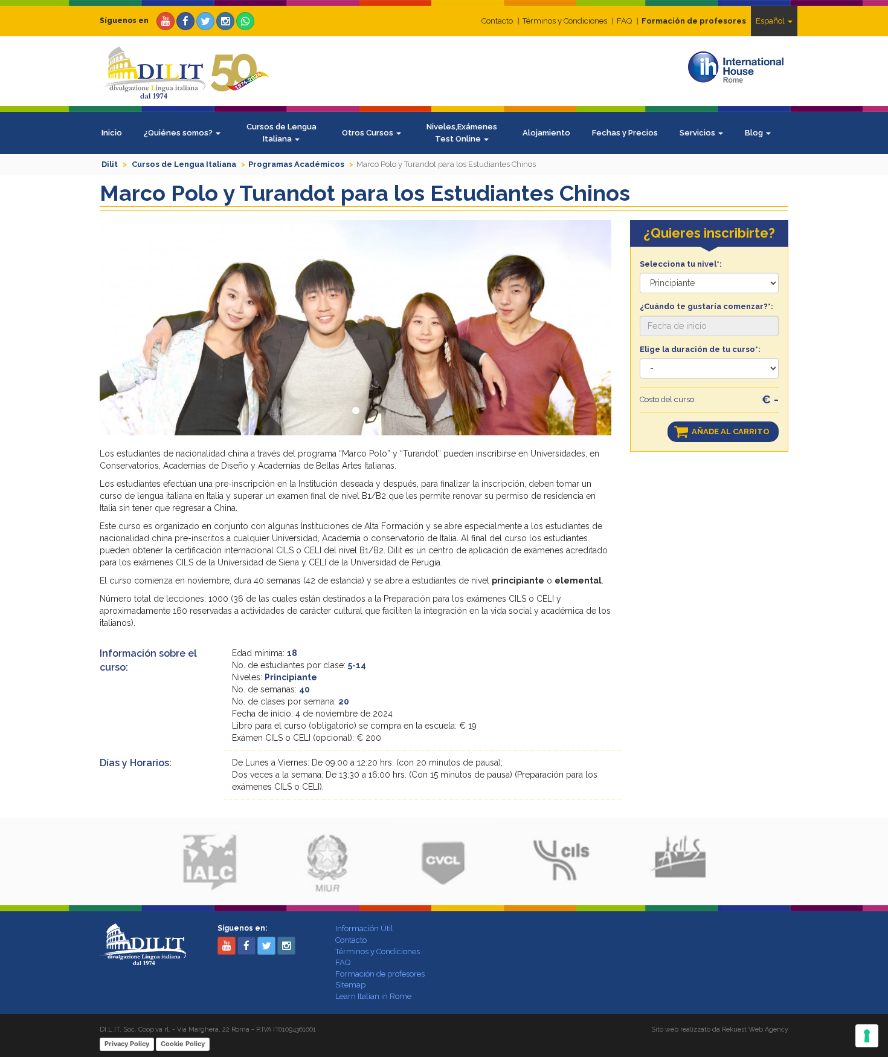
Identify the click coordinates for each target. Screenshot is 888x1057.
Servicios (698, 132)
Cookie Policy (183, 1043)
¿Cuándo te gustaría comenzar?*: (706, 306)
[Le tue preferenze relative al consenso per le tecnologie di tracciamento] (866, 1035)
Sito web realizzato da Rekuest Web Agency (719, 1029)
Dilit (109, 164)
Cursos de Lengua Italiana (281, 132)
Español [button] (771, 20)
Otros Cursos (368, 132)
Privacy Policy (127, 1043)
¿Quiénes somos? (179, 132)
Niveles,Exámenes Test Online (461, 132)
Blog (755, 132)
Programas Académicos (296, 164)
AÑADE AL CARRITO (731, 431)
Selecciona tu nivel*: (681, 263)
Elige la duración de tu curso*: (700, 349)
